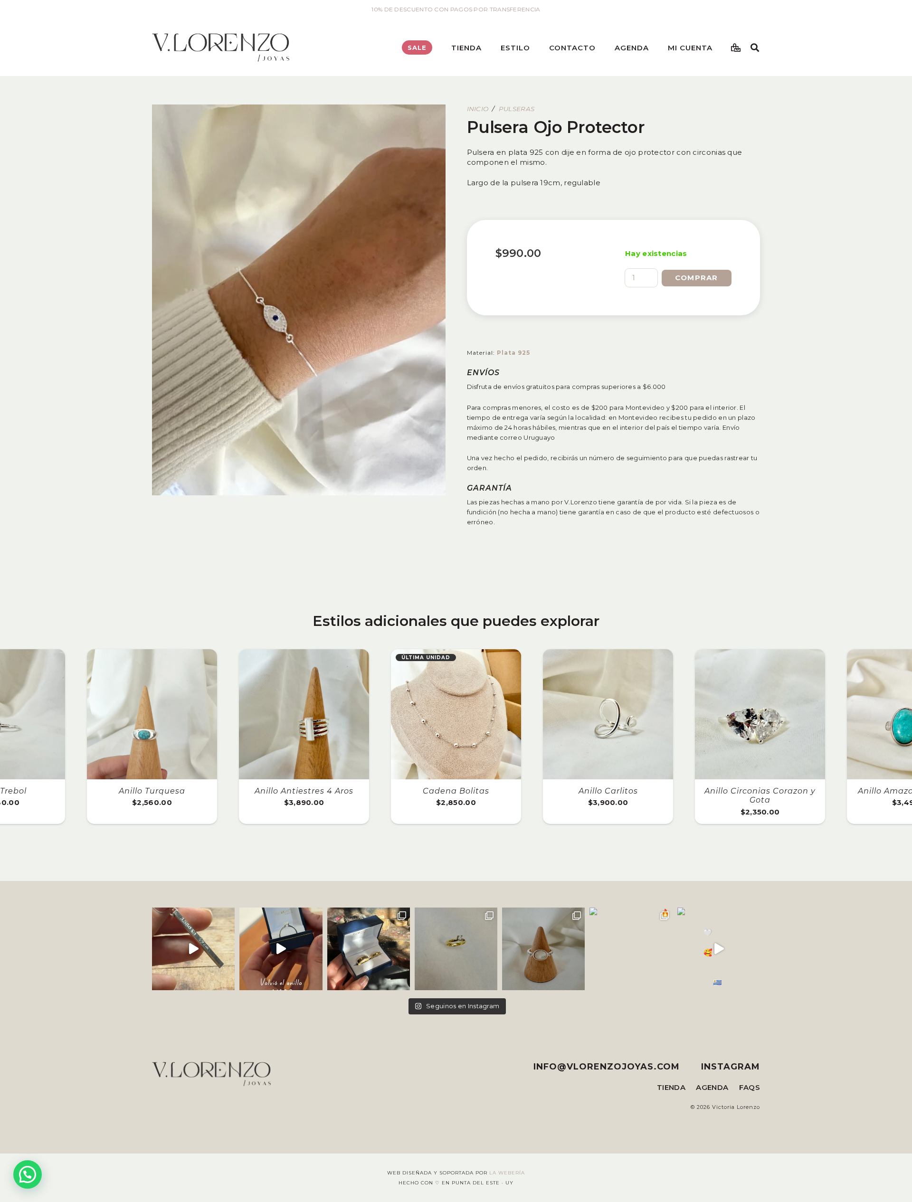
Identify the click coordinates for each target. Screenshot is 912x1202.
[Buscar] (754, 47)
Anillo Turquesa (152, 790)
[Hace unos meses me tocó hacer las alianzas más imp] (368, 949)
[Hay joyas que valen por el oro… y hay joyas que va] (456, 949)
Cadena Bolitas (456, 790)
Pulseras (516, 109)
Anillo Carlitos (608, 790)
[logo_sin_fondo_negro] (220, 47)
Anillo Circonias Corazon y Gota (760, 795)
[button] (488, 47)
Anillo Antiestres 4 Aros (304, 790)
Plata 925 (513, 352)
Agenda (712, 1087)
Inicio (478, 109)
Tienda (671, 1087)
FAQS (749, 1087)
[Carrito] (736, 47)
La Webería (507, 1173)
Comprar (696, 277)
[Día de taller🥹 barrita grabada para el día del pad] (193, 949)
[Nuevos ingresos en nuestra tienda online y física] (718, 949)
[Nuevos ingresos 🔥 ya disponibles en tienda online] (630, 949)
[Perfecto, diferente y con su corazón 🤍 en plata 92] (280, 949)
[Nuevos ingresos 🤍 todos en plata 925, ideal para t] (543, 949)
